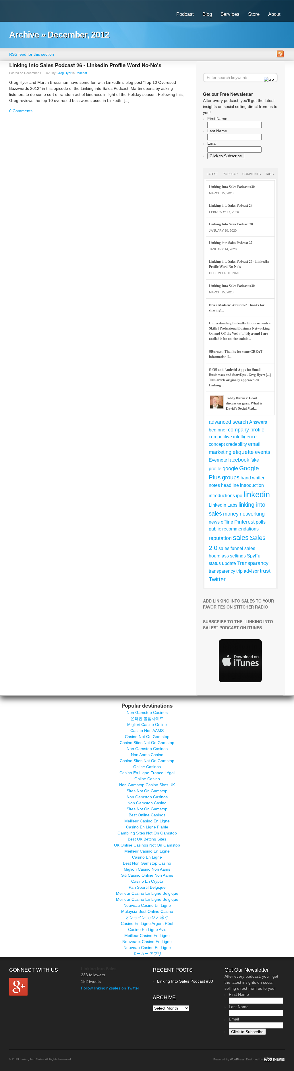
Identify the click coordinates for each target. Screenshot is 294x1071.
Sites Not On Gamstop (147, 791)
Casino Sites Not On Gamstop (147, 742)
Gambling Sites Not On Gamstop (147, 833)
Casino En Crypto (147, 881)
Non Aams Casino (147, 754)
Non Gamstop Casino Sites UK (147, 785)
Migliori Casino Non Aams (147, 869)
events (262, 452)
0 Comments (20, 111)
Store (254, 14)
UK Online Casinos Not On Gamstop (147, 845)
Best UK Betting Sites (147, 839)
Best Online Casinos (147, 815)
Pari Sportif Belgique (147, 887)
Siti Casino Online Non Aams (147, 875)
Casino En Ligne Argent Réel (147, 923)
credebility (236, 444)
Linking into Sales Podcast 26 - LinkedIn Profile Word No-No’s (85, 65)
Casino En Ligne (147, 857)
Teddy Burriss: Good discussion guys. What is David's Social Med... (244, 403)
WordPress (237, 1059)
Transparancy (252, 563)
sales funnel (230, 548)
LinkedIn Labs (223, 505)
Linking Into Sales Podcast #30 (232, 186)
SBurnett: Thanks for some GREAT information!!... (235, 354)
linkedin (256, 494)
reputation (220, 538)
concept (217, 444)
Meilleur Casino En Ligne (147, 821)
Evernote (218, 460)
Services (229, 14)
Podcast (185, 14)
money (231, 514)
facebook (238, 460)
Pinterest (244, 522)
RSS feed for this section (31, 54)
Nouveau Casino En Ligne (147, 905)
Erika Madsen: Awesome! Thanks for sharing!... (236, 308)
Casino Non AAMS (147, 730)
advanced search (228, 422)
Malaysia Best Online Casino (147, 911)
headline (230, 485)
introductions (222, 495)
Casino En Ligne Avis (147, 929)
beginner (218, 429)
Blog (207, 14)
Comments (251, 174)
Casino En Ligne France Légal (147, 772)
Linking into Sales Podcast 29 (230, 205)
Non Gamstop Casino (147, 803)
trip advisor (247, 571)
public (215, 528)
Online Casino (147, 778)
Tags (269, 174)
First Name (217, 118)
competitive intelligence (233, 436)
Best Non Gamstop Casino (147, 863)
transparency (222, 571)
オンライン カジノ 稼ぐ (147, 917)
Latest (212, 174)
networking (252, 514)
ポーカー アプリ (147, 953)
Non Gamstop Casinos (147, 712)
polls (261, 522)
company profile (246, 430)
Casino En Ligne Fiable (147, 827)
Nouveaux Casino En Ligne (147, 941)
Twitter (217, 579)
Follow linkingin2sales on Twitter (110, 988)
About (274, 14)
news (214, 522)
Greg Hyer (64, 73)
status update (222, 563)
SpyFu (253, 555)
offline (227, 522)
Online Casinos (147, 766)
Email (212, 143)
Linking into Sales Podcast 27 (230, 242)
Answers (258, 422)
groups (230, 477)
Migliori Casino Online (147, 724)
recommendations (240, 528)
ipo (239, 495)
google (230, 468)
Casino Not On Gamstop (147, 736)
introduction (252, 485)
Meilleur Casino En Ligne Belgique (147, 893)
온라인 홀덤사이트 (147, 718)
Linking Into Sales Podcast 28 (231, 224)
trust (265, 571)
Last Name (217, 131)
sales (241, 537)
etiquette (243, 452)
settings (238, 555)
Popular (230, 174)
